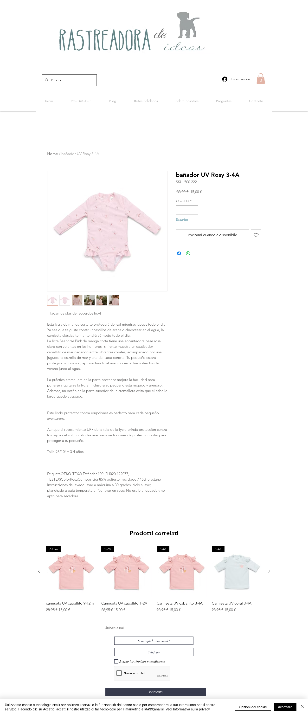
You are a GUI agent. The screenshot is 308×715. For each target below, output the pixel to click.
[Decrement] (180, 210)
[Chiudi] (302, 706)
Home (52, 153)
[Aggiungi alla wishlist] (256, 235)
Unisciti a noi (114, 627)
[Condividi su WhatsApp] (188, 253)
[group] (154, 579)
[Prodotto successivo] (269, 571)
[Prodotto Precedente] (39, 571)
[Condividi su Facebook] (179, 253)
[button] (260, 78)
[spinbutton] (187, 210)
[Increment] (194, 210)
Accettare (285, 706)
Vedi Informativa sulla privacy (188, 709)
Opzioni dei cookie (253, 706)
